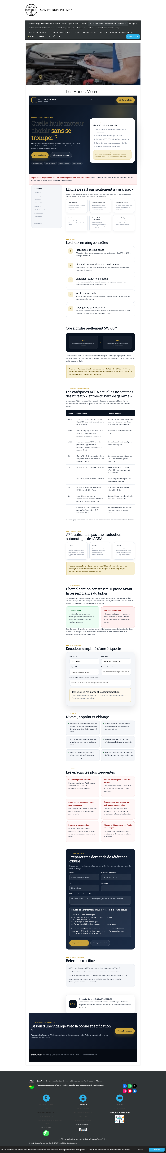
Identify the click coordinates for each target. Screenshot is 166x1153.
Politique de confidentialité (83, 1112)
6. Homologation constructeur (40, 209)
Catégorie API (73, 667)
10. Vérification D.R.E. (38, 223)
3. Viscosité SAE (37, 199)
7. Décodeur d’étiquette (38, 213)
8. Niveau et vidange (38, 216)
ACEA (77, 100)
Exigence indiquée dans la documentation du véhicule (85, 677)
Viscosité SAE (73, 656)
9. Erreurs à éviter (37, 220)
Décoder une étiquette (61, 155)
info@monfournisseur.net (46, 1112)
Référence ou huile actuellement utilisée (80, 894)
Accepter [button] (157, 1149)
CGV (85, 1116)
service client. (46, 1127)
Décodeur (92, 100)
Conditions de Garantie (83, 1121)
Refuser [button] (140, 1149)
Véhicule (71, 872)
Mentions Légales (83, 1108)
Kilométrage (104, 883)
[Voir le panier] (59, 36)
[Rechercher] (54, 36)
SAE (72, 100)
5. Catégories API (37, 206)
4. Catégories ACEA (38, 202)
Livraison (120, 1104)
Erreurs (99, 100)
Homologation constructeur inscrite (111, 667)
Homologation (84, 100)
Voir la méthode (40, 155)
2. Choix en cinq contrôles (39, 196)
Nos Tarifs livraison (120, 1108)
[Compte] (49, 36)
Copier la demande (79, 943)
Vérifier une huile (125, 100)
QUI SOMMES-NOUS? (46, 1104)
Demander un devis (125, 1031)
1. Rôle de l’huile (37, 192)
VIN (70, 883)
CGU (81, 1116)
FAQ (46, 1108)
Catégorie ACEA (105, 656)
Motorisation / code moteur (108, 872)
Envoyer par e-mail (100, 943)
